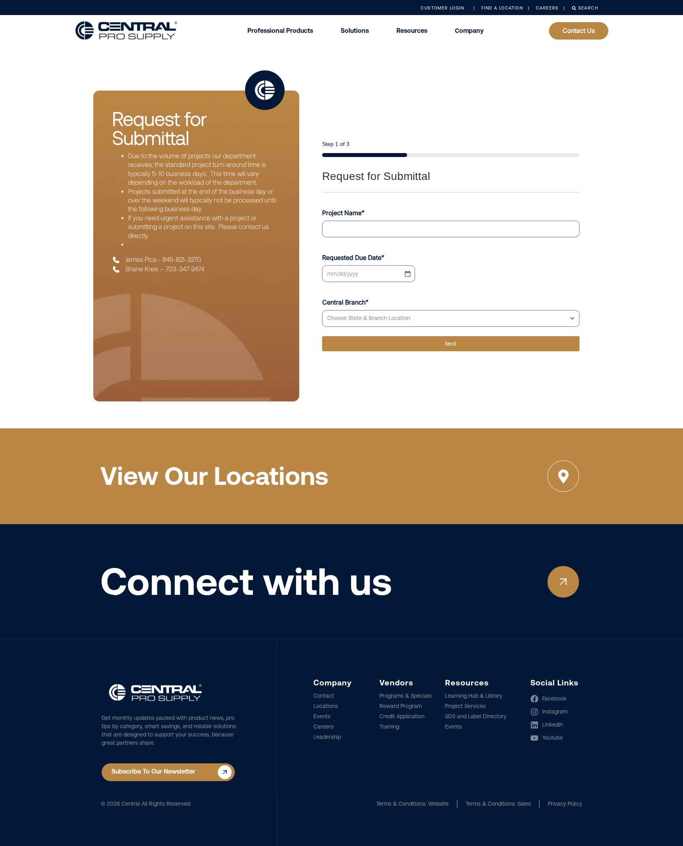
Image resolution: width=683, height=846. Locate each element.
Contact (323, 696)
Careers (323, 726)
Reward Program (400, 706)
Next (451, 344)
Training (389, 726)
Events (321, 716)
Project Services (465, 706)
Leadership (327, 737)
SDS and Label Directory (475, 716)
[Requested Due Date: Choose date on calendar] (407, 273)
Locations (325, 706)
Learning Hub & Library (473, 696)
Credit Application (402, 716)
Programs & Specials (405, 696)
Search (587, 8)
